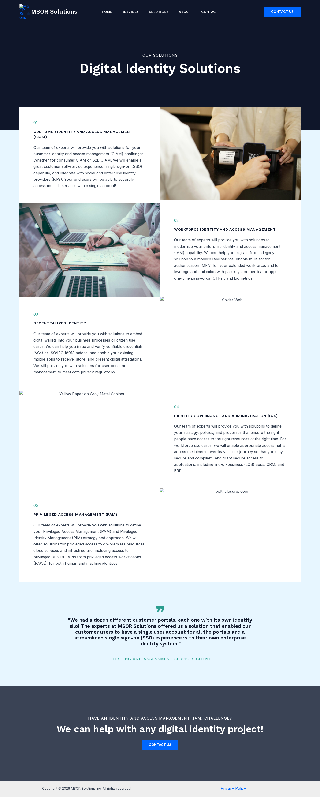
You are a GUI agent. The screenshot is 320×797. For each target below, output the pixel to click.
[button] (282, 12)
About (185, 11)
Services (130, 11)
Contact (209, 11)
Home (107, 11)
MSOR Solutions (54, 11)
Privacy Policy (233, 788)
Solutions (159, 11)
